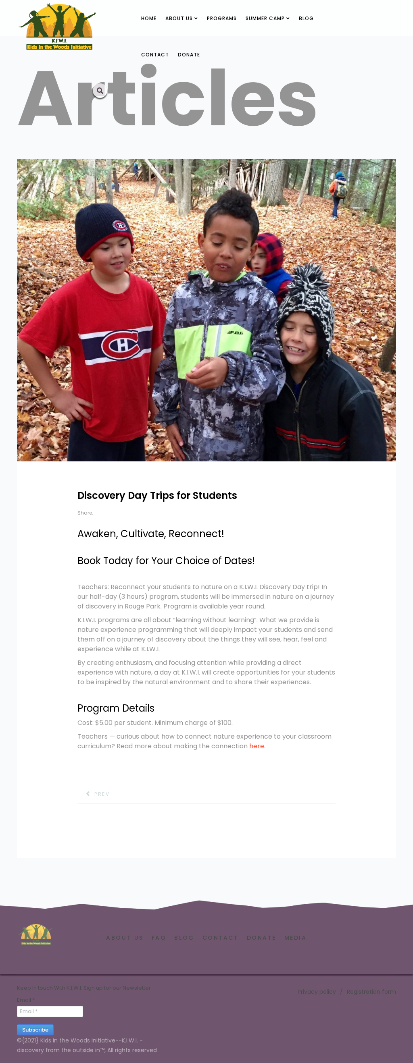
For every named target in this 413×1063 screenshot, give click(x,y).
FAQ (159, 938)
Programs (222, 18)
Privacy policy (317, 992)
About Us (179, 18)
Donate (189, 54)
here (256, 746)
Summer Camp (265, 18)
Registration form (371, 992)
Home (148, 18)
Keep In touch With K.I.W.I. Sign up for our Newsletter (84, 988)
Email (26, 1000)
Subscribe (35, 1030)
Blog (306, 18)
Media (295, 938)
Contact (155, 54)
